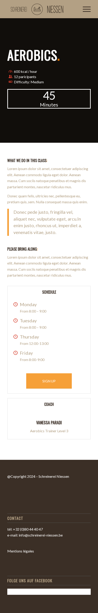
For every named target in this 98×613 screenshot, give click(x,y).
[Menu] (84, 9)
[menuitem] (84, 9)
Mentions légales (20, 551)
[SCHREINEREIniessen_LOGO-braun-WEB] (40, 9)
